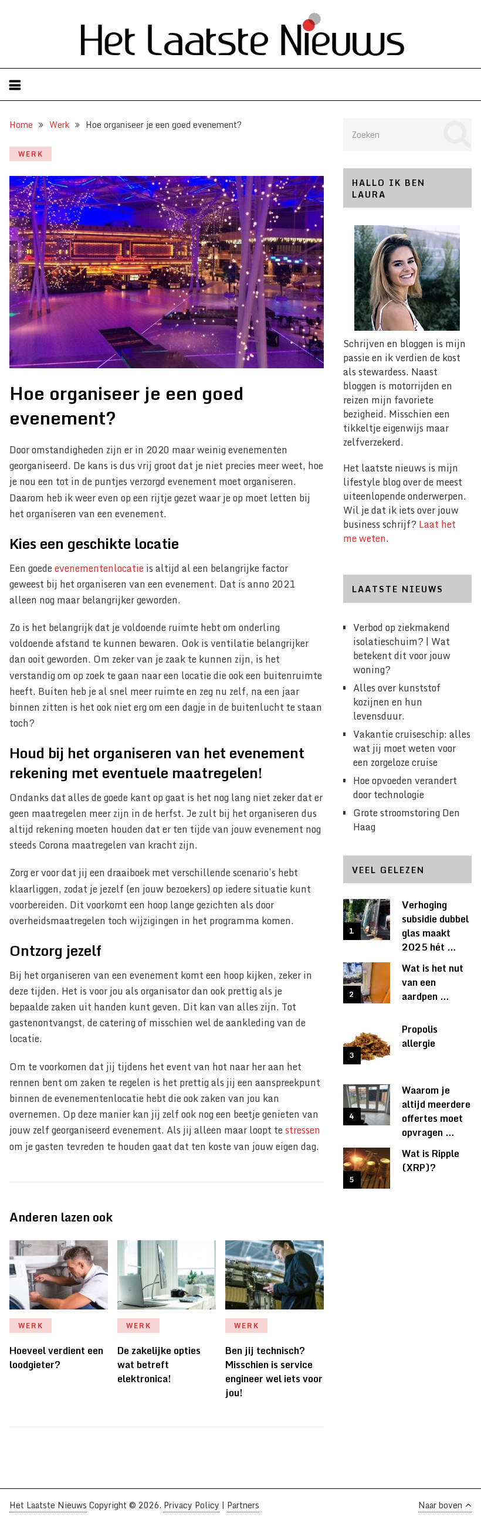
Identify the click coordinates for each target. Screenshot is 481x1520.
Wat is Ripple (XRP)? (430, 1160)
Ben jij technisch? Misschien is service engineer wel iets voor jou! (274, 1371)
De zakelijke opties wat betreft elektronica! (159, 1364)
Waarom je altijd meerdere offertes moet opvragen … (436, 1111)
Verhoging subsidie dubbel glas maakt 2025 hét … (435, 926)
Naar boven (440, 1505)
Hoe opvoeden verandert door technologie (405, 787)
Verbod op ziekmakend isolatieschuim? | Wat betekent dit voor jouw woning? (401, 648)
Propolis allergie (420, 1036)
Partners (243, 1505)
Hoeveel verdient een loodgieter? (56, 1357)
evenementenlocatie (99, 568)
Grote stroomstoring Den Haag (406, 819)
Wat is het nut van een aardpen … (432, 982)
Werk (30, 154)
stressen (302, 1130)
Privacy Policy (191, 1505)
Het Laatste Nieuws (48, 1505)
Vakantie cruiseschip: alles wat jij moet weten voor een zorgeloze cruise (411, 748)
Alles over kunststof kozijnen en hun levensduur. (397, 702)
